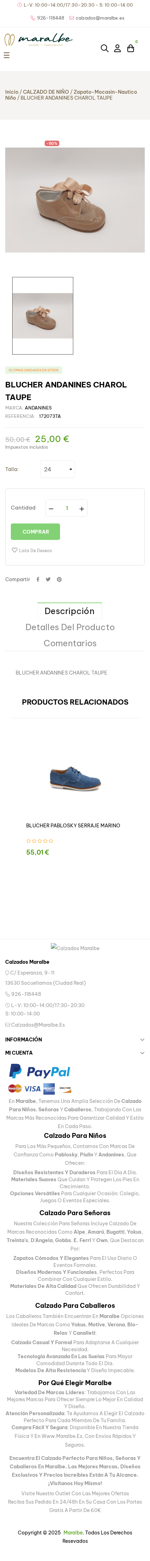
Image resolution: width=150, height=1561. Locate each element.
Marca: (14, 408)
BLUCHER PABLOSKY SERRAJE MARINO (73, 825)
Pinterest (59, 579)
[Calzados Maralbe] (75, 948)
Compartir (37, 579)
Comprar (35, 532)
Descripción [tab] (70, 611)
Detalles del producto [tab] (70, 627)
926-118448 (25, 994)
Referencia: (20, 416)
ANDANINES (38, 408)
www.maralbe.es (62, 1436)
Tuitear (48, 579)
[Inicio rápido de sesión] (118, 48)
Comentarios (70, 643)
